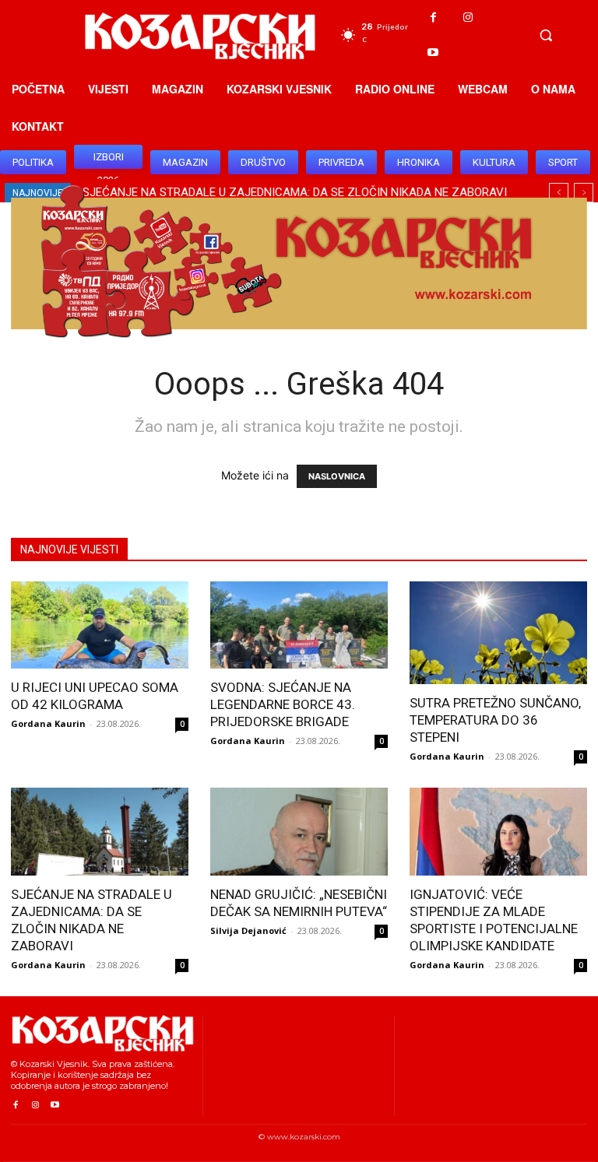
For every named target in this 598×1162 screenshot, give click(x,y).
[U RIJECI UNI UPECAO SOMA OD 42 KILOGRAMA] (99, 625)
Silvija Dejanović (248, 930)
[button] (546, 35)
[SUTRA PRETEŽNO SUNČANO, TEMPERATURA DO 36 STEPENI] (498, 632)
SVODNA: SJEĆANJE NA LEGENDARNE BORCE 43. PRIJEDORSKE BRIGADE (282, 704)
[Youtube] (433, 52)
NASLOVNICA (336, 476)
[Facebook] (433, 17)
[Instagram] (468, 17)
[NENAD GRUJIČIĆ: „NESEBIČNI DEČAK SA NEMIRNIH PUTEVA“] (299, 832)
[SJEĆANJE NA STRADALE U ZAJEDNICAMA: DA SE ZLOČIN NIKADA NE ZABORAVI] (99, 832)
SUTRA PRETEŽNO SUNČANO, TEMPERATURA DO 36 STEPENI (495, 720)
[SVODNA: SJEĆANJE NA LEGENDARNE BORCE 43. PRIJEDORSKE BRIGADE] (299, 625)
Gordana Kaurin (48, 723)
